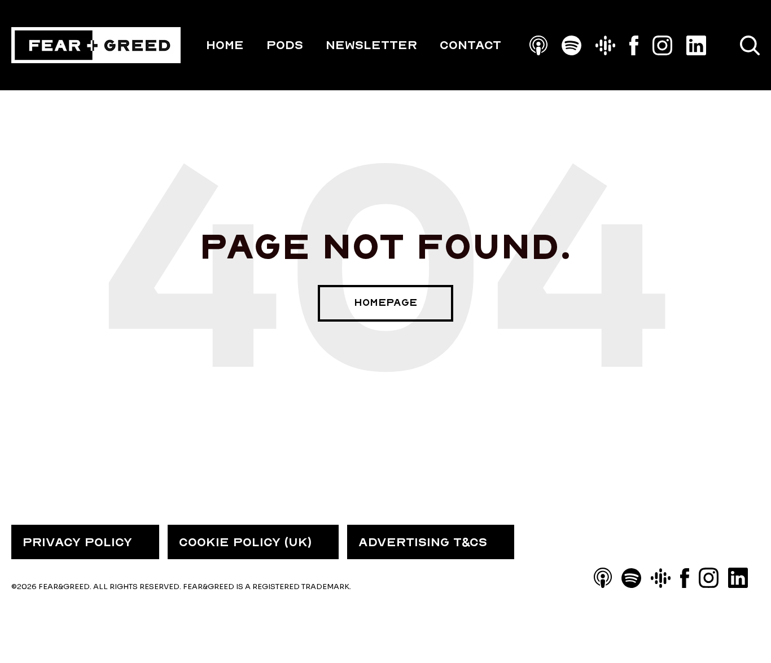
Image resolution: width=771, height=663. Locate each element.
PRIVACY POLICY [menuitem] (77, 542)
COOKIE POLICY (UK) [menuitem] (245, 542)
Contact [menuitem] (470, 45)
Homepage (385, 302)
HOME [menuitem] (225, 45)
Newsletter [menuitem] (371, 45)
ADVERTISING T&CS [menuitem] (422, 542)
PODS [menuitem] (284, 45)
